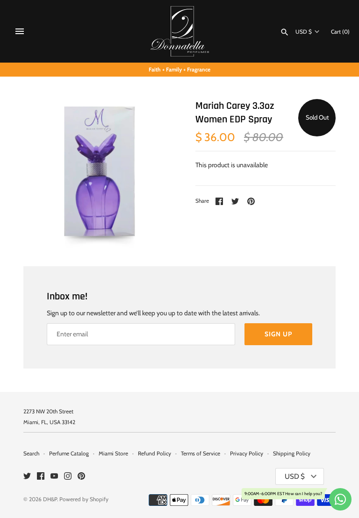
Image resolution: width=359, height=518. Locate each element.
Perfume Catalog (69, 453)
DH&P (50, 499)
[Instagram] (68, 476)
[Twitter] (27, 476)
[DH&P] (180, 31)
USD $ (303, 31)
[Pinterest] (81, 476)
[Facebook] (40, 476)
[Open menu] (19, 31)
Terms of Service (200, 453)
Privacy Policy (246, 453)
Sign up (278, 334)
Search (31, 453)
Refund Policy (154, 453)
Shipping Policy (291, 453)
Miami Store (113, 453)
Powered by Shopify (83, 499)
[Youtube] (54, 476)
